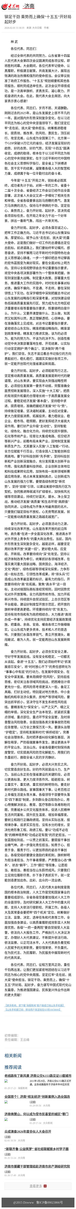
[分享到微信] (9, 1022)
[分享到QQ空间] (28, 1022)
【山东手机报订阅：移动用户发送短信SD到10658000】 (32, 1009)
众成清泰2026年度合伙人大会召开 (27, 1131)
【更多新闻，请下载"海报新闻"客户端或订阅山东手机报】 (34, 1005)
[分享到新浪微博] (18, 1022)
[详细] (33, 1102)
